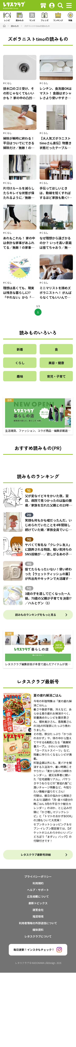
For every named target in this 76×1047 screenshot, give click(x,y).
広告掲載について (38, 896)
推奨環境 (38, 916)
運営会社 (38, 910)
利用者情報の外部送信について (38, 923)
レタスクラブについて (38, 936)
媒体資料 (38, 930)
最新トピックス (38, 903)
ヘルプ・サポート (38, 890)
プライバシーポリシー (38, 876)
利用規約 (38, 883)
